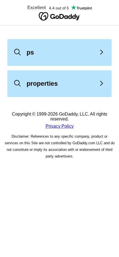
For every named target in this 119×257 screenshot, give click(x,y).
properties (42, 83)
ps (30, 52)
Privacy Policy (60, 126)
